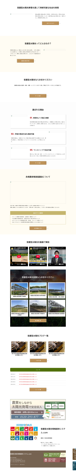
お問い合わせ (22, 464)
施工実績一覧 (38, 320)
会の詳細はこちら (38, 228)
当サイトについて (50, 23)
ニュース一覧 (38, 389)
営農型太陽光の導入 (25, 60)
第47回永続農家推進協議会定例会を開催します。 (28, 384)
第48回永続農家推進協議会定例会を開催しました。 (28, 379)
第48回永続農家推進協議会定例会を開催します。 (28, 381)
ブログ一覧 (38, 360)
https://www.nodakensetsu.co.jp (16, 459)
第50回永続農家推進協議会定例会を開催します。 (28, 374)
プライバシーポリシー (15, 464)
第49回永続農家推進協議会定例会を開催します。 (28, 376)
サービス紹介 (38, 95)
